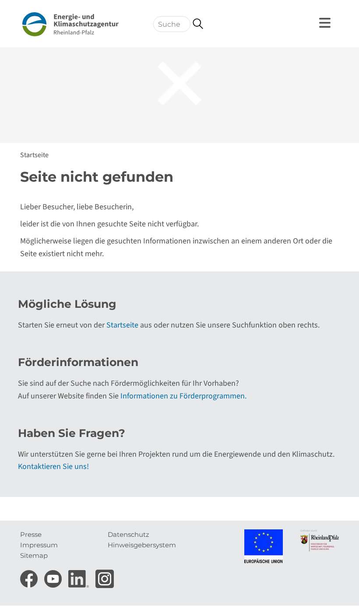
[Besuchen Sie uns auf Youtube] (54, 576)
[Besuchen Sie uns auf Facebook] (30, 576)
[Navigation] (326, 23)
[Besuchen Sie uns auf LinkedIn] (79, 576)
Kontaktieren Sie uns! (53, 466)
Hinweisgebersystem (142, 545)
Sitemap (34, 555)
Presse (31, 534)
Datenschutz (128, 534)
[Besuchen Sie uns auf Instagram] (104, 576)
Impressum (39, 545)
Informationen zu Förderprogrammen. (183, 396)
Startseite (34, 155)
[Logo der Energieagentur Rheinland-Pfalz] (70, 24)
